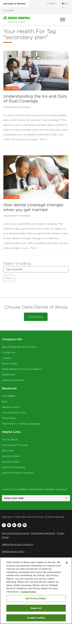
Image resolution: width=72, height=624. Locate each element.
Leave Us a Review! (13, 380)
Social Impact (10, 363)
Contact (51, 3)
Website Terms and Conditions (17, 544)
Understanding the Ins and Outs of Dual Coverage (35, 99)
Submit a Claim (11, 456)
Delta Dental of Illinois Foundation (22, 369)
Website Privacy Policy (13, 551)
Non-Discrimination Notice (15, 533)
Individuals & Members (14, 3)
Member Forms (11, 407)
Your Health (9, 396)
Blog (4, 401)
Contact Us (8, 352)
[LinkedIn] (14, 525)
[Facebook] (4, 525)
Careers (6, 357)
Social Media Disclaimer (43, 533)
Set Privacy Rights (36, 598)
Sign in (65, 5)
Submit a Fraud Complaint (17, 472)
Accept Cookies (36, 617)
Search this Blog (17, 263)
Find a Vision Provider (15, 445)
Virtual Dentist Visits (14, 412)
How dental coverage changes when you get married (33, 207)
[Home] (17, 19)
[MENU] (63, 19)
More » (44, 139)
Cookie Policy (28, 591)
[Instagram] (25, 525)
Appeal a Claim (11, 461)
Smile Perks (9, 418)
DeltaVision (8, 374)
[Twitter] (9, 525)
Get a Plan (8, 450)
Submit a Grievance (13, 467)
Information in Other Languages (21, 423)
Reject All (36, 608)
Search (9, 278)
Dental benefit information (17, 107)
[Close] (66, 562)
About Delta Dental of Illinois (19, 346)
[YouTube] (19, 525)
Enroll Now (35, 316)
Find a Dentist (10, 439)
